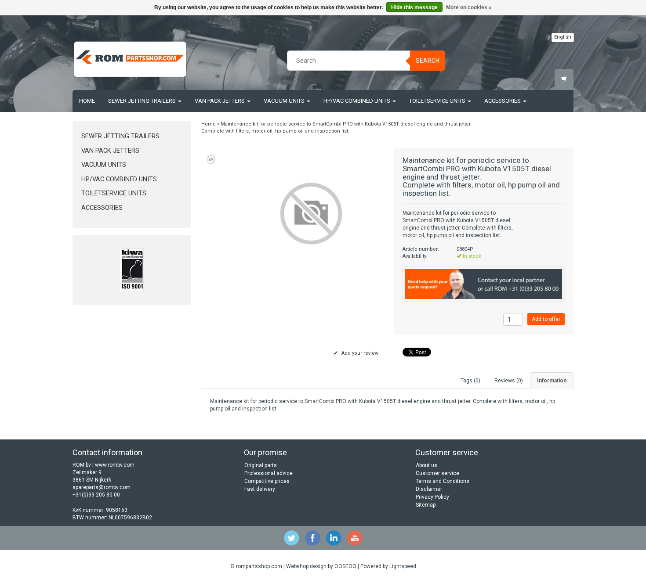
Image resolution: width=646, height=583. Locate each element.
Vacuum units (285, 100)
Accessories (503, 100)
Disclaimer (429, 489)
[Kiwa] (131, 270)
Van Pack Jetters (220, 100)
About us (426, 465)
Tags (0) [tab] (470, 381)
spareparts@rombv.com (102, 487)
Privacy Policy (432, 497)
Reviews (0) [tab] (508, 381)
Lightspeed (402, 566)
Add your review (359, 353)
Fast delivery (259, 489)
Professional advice (268, 473)
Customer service (437, 473)
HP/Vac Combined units (357, 100)
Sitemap (426, 505)
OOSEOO (345, 566)
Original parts (260, 465)
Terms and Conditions (442, 481)
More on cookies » (469, 7)
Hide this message (414, 7)
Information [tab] (551, 381)
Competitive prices (267, 481)
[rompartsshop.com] (130, 59)
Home (87, 100)
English (562, 37)
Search (427, 60)
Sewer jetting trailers (142, 100)
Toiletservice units (438, 100)
